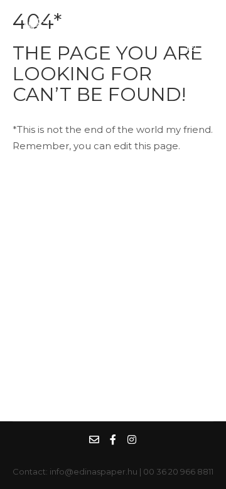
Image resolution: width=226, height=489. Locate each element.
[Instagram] (191, 46)
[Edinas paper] (75, 30)
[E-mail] (179, 16)
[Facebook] (203, 16)
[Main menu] (149, 31)
